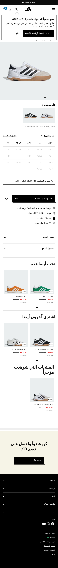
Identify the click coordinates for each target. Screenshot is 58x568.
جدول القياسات (9, 136)
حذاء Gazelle (48, 296)
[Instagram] (48, 524)
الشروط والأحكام (49, 550)
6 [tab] (25, 97)
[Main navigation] (54, 9)
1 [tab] (37, 306)
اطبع (53, 554)
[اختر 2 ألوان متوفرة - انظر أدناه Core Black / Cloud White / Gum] (31, 115)
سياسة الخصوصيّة (49, 546)
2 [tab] (33, 306)
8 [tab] (17, 97)
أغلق (17, 33)
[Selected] (47, 115)
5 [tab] (21, 306)
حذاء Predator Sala (18, 349)
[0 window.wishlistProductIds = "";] (46, 9)
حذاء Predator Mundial (43, 349)
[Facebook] (52, 524)
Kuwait (52, 538)
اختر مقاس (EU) (48, 136)
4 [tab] (25, 306)
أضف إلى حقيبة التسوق (43, 198)
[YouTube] (44, 524)
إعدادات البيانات (50, 534)
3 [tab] (29, 306)
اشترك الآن (37, 460)
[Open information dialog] (21, 3)
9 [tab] (12, 97)
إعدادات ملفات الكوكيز (47, 542)
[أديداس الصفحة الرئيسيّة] (29, 9)
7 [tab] (21, 97)
